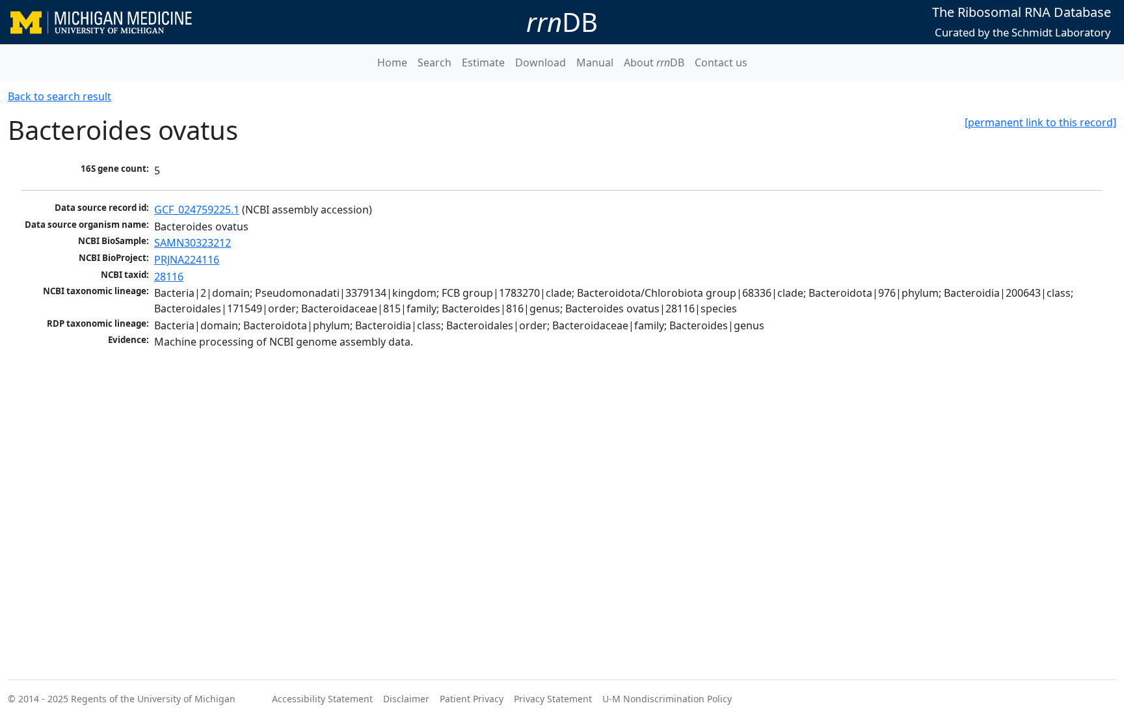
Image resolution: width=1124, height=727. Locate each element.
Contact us (721, 62)
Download (540, 62)
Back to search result (59, 96)
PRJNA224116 (186, 260)
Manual (594, 62)
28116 (168, 276)
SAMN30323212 (192, 243)
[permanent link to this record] (1040, 122)
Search (434, 62)
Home (392, 62)
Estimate (483, 62)
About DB (654, 62)
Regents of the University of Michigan (153, 699)
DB (562, 22)
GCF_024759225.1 (196, 209)
